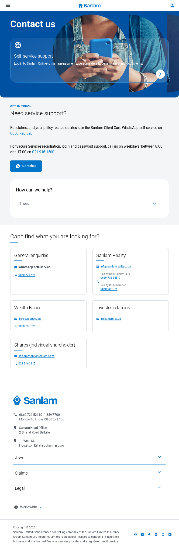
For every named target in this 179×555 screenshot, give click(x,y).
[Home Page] (89, 5)
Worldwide (28, 507)
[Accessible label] (160, 74)
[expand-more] (159, 457)
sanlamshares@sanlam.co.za (36, 356)
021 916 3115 (26, 363)
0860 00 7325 (108, 289)
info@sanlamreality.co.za (115, 266)
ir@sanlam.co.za (110, 318)
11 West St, (41, 443)
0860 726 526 (21, 133)
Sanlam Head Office (34, 430)
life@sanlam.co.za (29, 318)
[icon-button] (154, 203)
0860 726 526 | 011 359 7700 (41, 417)
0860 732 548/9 (110, 277)
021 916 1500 (43, 152)
